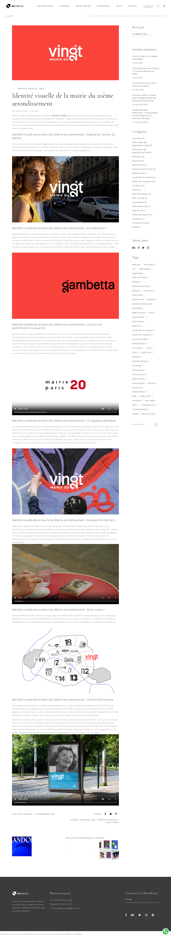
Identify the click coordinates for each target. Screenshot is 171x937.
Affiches (137, 138)
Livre (149, 348)
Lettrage (137, 348)
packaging (138, 370)
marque (136, 357)
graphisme (138, 317)
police (151, 383)
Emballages (138, 313)
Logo (41, 89)
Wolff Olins (148, 414)
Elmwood (137, 308)
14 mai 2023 (138, 90)
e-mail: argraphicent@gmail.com (65, 908)
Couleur (136, 161)
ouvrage (137, 366)
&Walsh (136, 265)
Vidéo (135, 227)
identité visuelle (59, 115)
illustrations (140, 339)
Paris (116, 822)
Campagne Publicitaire (139, 275)
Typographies (139, 409)
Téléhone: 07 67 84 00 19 (61, 904)
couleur (148, 291)
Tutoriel (137, 219)
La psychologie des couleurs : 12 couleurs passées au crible (145, 71)
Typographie (139, 223)
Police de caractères (138, 390)
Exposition (138, 173)
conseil (136, 291)
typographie (148, 405)
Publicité (137, 211)
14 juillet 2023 (140, 122)
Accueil (89, 16)
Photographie (140, 206)
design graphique (142, 304)
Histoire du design (142, 177)
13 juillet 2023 (140, 105)
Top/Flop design (141, 215)
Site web (150, 401)
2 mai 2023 (137, 63)
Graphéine (47, 144)
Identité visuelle (103, 16)
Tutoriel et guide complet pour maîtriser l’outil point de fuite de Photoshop (144, 98)
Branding (145, 269)
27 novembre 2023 (45, 814)
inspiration (138, 344)
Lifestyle (137, 186)
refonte (136, 401)
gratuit (136, 326)
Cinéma (136, 282)
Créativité (138, 299)
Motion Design (140, 194)
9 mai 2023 (137, 78)
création (137, 295)
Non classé (138, 198)
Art (134, 269)
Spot (134, 405)
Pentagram (138, 379)
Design (151, 299)
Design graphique (142, 169)
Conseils (137, 157)
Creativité (138, 165)
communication (140, 286)
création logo (88, 820)
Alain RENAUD (25, 814)
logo (108, 822)
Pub (134, 396)
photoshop (138, 383)
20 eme (74, 820)
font (151, 313)
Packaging (138, 202)
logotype (146, 352)
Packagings (138, 374)
